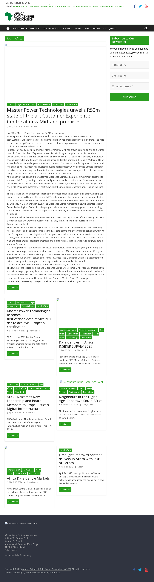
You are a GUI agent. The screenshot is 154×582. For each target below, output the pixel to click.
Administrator (33, 482)
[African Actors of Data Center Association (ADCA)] (8, 28)
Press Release (44, 104)
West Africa (86, 337)
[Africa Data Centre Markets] (29, 447)
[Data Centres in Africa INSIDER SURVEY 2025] (81, 300)
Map (87, 28)
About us (98, 28)
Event (81, 388)
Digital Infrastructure (25, 104)
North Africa (73, 334)
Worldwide (20, 392)
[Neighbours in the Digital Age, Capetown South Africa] (81, 382)
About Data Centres (25, 28)
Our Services (50, 28)
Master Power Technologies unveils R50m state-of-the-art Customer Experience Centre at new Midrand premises (53, 116)
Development (14, 470)
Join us (113, 28)
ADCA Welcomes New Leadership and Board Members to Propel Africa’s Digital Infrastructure (28, 402)
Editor (80, 467)
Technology (72, 337)
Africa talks (21, 302)
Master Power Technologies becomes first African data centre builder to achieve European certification (29, 319)
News (78, 28)
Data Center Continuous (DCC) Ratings (32, 6)
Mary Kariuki (31, 126)
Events (67, 28)
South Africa (71, 104)
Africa (10, 104)
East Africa (28, 470)
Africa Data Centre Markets (28, 478)
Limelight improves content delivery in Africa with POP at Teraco (80, 458)
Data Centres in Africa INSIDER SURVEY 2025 (76, 344)
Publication (58, 104)
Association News (67, 330)
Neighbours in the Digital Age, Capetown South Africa (81, 398)
